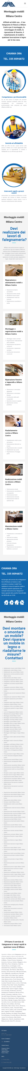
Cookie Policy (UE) (7, 1062)
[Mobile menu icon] (25, 3)
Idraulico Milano (4, 1052)
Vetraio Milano (4, 1049)
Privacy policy (6, 1059)
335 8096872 (17, 58)
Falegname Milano (5, 1048)
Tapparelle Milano (5, 1051)
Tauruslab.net (22, 1067)
